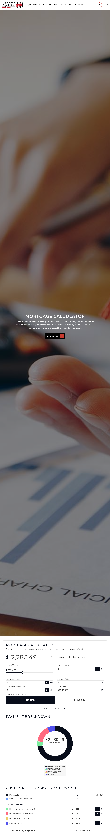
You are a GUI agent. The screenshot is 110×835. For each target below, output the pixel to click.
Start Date (61, 687)
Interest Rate (63, 679)
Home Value (12, 665)
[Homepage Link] (12, 5)
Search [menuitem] (33, 5)
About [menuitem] (63, 5)
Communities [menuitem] (76, 5)
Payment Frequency (16, 694)
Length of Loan (13, 679)
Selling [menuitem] (53, 5)
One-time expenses (15, 687)
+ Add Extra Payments (14, 804)
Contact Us (52, 336)
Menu (105, 5)
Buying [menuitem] (43, 5)
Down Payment (64, 665)
